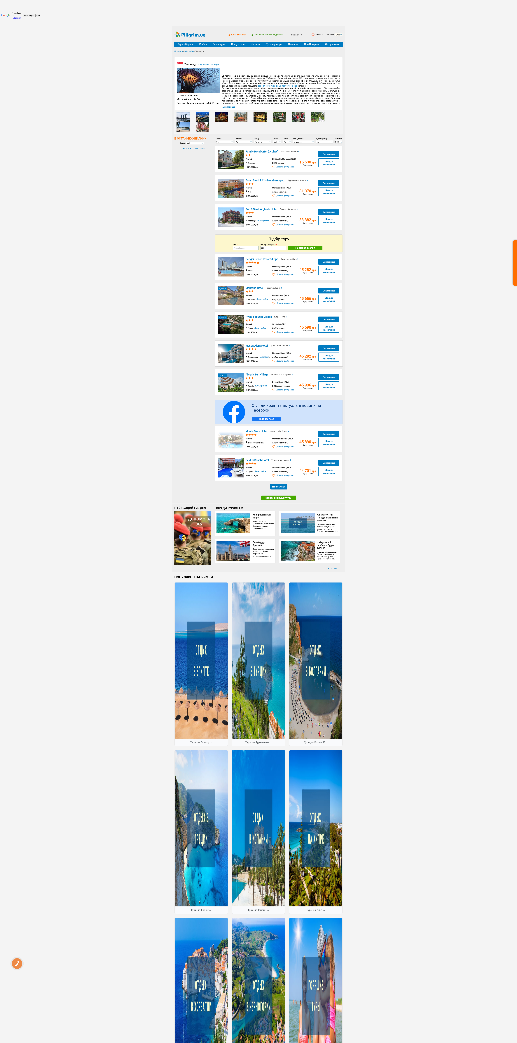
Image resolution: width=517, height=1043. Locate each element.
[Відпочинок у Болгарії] (316, 660)
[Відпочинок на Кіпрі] (316, 828)
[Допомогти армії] (192, 564)
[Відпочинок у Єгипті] (201, 660)
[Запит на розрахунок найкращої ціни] (515, 263)
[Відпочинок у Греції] (201, 828)
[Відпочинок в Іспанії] (258, 828)
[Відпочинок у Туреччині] (258, 660)
